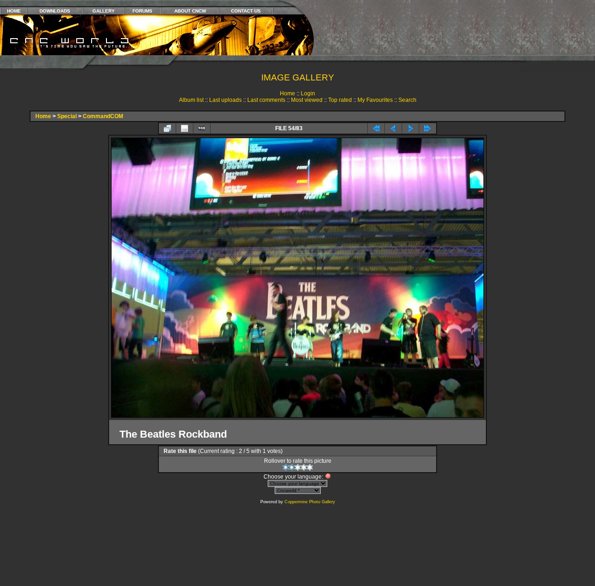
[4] (304, 467)
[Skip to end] (427, 128)
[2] (292, 467)
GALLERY (104, 10)
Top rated (340, 100)
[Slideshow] (201, 128)
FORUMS (142, 10)
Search (407, 100)
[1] (286, 467)
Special (67, 116)
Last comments (266, 100)
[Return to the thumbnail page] (167, 128)
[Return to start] (376, 128)
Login (308, 93)
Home (287, 93)
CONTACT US (246, 10)
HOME (14, 10)
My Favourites (375, 100)
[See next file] (410, 128)
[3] (298, 467)
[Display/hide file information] (184, 128)
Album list (191, 100)
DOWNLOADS (55, 10)
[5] (310, 467)
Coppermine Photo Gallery (309, 501)
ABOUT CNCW (190, 10)
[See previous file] (393, 128)
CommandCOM (103, 116)
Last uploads (225, 100)
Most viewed (307, 100)
